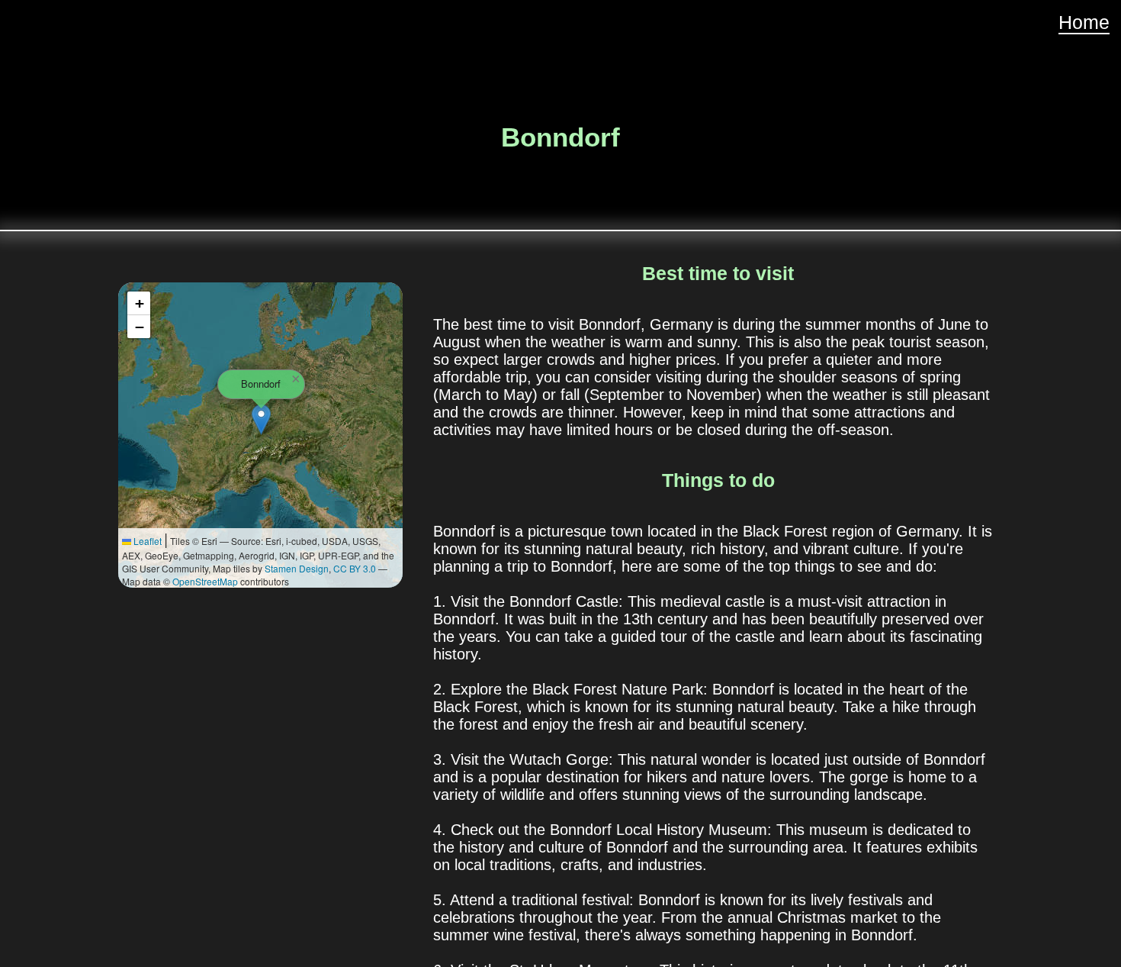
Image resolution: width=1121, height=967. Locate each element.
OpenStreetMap (205, 581)
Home (1084, 22)
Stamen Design (297, 568)
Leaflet (146, 540)
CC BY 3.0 (354, 568)
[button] (261, 419)
